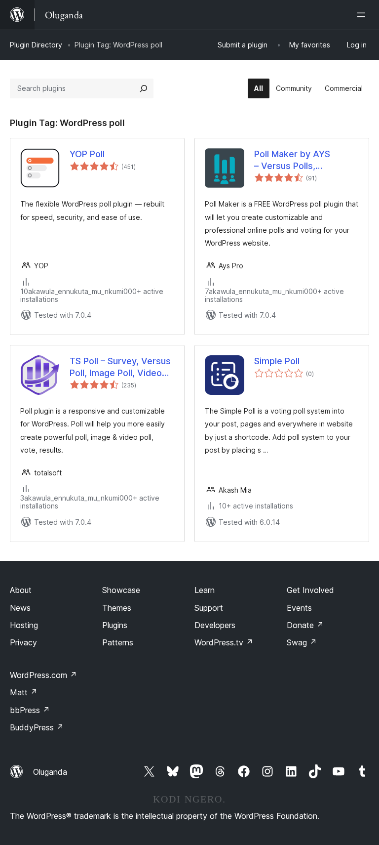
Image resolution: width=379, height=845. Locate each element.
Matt (24, 692)
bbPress (30, 710)
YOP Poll (87, 154)
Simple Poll (277, 361)
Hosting (24, 625)
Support (208, 608)
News (20, 608)
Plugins (114, 625)
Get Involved (310, 590)
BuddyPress (37, 727)
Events (299, 608)
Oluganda (50, 772)
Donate (305, 625)
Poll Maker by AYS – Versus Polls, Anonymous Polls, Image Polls (305, 160)
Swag (302, 642)
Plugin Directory (36, 45)
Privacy (23, 642)
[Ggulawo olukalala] (363, 15)
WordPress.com (43, 675)
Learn (204, 590)
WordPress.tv (223, 642)
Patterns (117, 642)
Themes (116, 608)
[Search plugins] (143, 88)
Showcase (121, 590)
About (21, 590)
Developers (214, 625)
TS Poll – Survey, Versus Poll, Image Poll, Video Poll (120, 367)
